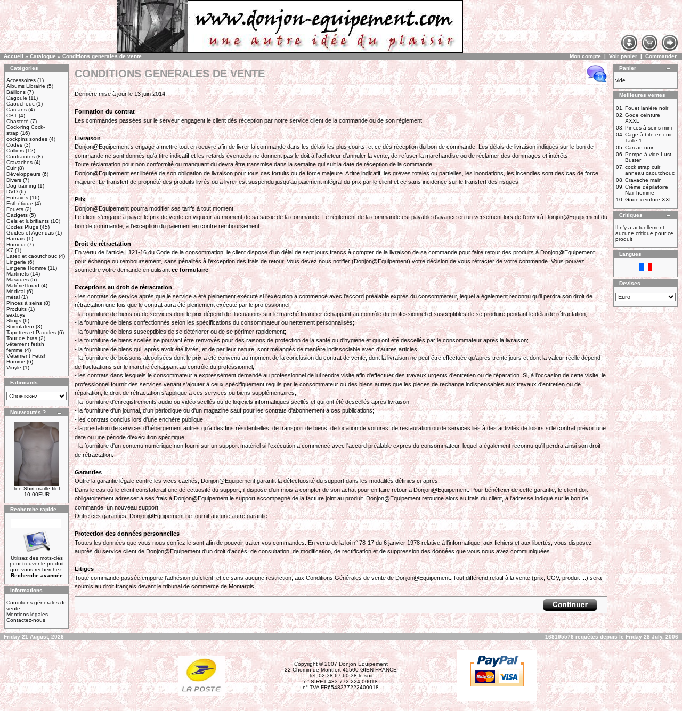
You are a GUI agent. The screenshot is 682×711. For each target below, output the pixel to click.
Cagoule (16, 98)
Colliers (15, 150)
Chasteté (17, 121)
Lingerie (16, 262)
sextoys (15, 315)
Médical (15, 291)
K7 (9, 250)
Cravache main (643, 180)
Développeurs (23, 174)
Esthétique (19, 203)
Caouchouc (20, 104)
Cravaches (19, 162)
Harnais (15, 238)
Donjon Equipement (363, 664)
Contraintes (20, 156)
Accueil (13, 56)
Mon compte (585, 56)
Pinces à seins (24, 303)
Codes (14, 145)
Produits (16, 309)
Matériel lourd (22, 285)
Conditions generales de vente (102, 56)
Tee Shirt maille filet (36, 488)
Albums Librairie (25, 86)
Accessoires (21, 80)
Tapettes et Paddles (31, 332)
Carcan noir (639, 147)
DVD (12, 192)
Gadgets (17, 215)
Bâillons (16, 92)
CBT (11, 115)
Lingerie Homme (26, 268)
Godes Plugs (22, 227)
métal (13, 297)
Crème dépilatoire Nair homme (646, 190)
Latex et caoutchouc (31, 256)
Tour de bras (21, 338)
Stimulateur (20, 326)
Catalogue (43, 56)
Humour (16, 244)
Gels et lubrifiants (27, 221)
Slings (13, 321)
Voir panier (623, 56)
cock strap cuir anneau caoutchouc (650, 170)
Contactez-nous (25, 620)
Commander (661, 56)
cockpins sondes (26, 139)
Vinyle (13, 367)
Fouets (14, 209)
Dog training (21, 186)
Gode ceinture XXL (648, 200)
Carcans (16, 109)
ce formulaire (190, 269)
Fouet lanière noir (646, 108)
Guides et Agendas (30, 233)
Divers (13, 180)
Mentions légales (27, 614)
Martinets (17, 274)
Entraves (17, 197)
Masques (17, 279)
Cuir (11, 168)
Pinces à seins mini (648, 128)
